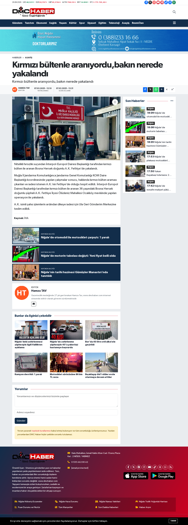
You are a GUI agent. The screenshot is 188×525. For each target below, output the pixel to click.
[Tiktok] (154, 467)
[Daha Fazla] (161, 89)
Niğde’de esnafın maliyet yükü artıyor (158, 188)
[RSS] (170, 467)
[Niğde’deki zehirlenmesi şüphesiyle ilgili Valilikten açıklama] (31, 330)
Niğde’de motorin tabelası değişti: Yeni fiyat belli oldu (159, 129)
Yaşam (63, 23)
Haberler (16, 58)
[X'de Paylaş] (150, 89)
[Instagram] (144, 467)
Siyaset (91, 23)
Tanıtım (29, 23)
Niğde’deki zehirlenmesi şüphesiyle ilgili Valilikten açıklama (28, 344)
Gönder (21, 421)
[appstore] (136, 475)
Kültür (73, 23)
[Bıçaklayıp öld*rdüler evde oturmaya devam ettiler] (101, 362)
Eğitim (102, 23)
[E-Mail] (33, 304)
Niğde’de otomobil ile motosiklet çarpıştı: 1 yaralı (159, 115)
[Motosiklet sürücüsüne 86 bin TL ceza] (66, 362)
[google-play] (163, 475)
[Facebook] (128, 467)
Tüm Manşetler (65, 507)
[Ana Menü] (174, 23)
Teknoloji (114, 23)
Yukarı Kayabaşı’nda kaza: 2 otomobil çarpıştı (158, 173)
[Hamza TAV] (22, 293)
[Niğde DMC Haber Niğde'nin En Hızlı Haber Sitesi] (33, 12)
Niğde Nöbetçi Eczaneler (30, 501)
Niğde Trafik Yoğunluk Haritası (153, 501)
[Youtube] (149, 467)
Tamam (173, 521)
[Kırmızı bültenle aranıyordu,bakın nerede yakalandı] (66, 128)
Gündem (17, 23)
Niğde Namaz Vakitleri (109, 501)
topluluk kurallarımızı (41, 431)
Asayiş (125, 23)
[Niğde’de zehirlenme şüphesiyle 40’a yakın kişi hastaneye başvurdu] (66, 330)
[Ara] (174, 12)
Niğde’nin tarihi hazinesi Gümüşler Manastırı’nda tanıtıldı (159, 144)
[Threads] (160, 467)
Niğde (151, 109)
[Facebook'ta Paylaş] (145, 89)
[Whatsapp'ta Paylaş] (155, 89)
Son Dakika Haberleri (108, 507)
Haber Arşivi (145, 507)
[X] (133, 467)
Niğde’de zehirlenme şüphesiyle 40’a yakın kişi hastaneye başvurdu (64, 344)
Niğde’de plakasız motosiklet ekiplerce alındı (157, 158)
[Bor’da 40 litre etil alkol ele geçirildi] (101, 330)
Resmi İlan (138, 23)
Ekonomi (41, 23)
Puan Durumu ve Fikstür (29, 507)
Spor (82, 23)
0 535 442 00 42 (79, 462)
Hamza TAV (39, 290)
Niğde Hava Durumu (68, 501)
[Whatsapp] (165, 467)
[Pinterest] (138, 467)
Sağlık (53, 23)
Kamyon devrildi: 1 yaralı (28, 374)
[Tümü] (172, 101)
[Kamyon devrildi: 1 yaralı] (31, 362)
